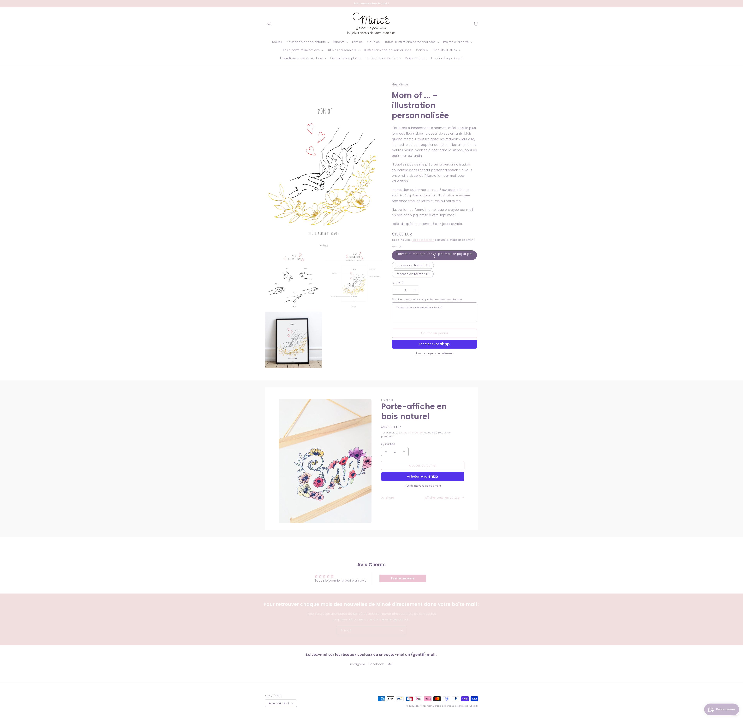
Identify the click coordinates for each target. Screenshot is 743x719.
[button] (269, 23)
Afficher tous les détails (442, 498)
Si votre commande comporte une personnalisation (427, 299)
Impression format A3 (413, 274)
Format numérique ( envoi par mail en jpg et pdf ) (434, 255)
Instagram (357, 664)
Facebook (376, 664)
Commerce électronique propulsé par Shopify (452, 706)
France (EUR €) (279, 703)
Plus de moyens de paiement (434, 353)
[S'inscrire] (402, 630)
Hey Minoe (421, 706)
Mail (390, 664)
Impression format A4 (413, 265)
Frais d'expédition (423, 239)
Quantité (397, 282)
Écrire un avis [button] (402, 578)
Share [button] (390, 498)
